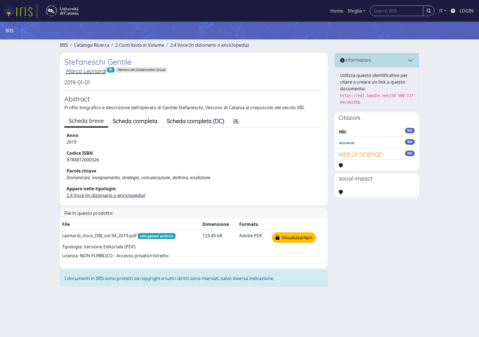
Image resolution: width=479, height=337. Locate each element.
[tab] (236, 121)
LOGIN (466, 11)
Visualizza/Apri (295, 237)
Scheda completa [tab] (135, 121)
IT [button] (441, 11)
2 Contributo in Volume (139, 45)
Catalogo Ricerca (91, 45)
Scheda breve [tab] (86, 120)
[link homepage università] (62, 11)
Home (336, 11)
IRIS (64, 45)
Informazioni (358, 60)
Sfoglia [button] (355, 11)
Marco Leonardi (85, 71)
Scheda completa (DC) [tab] (195, 121)
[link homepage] (20, 11)
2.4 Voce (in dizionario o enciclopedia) (209, 45)
